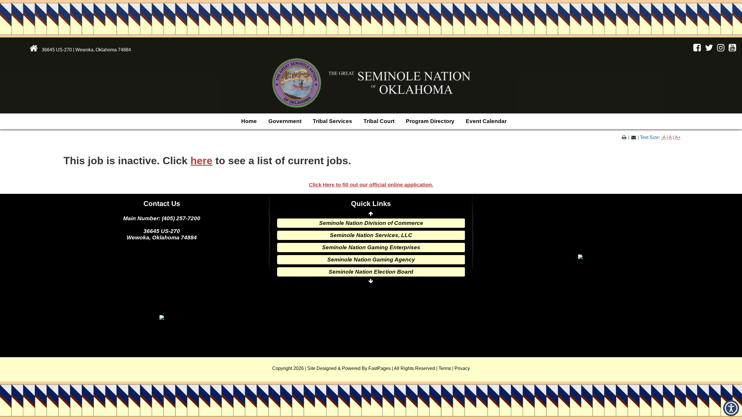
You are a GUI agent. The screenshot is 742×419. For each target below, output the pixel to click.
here (201, 161)
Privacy (462, 368)
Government (284, 121)
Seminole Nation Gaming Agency (371, 260)
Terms (445, 368)
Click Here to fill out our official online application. (371, 185)
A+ (678, 137)
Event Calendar (486, 121)
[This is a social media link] (695, 49)
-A (663, 137)
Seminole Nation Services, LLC (371, 235)
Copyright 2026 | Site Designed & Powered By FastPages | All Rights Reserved (353, 368)
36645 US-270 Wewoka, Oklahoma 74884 (162, 234)
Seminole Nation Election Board (371, 272)
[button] (731, 408)
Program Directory (430, 121)
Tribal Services (332, 121)
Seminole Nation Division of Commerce (371, 223)
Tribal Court (378, 121)
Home (249, 121)
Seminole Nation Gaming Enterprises (371, 247)
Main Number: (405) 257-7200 (161, 218)
